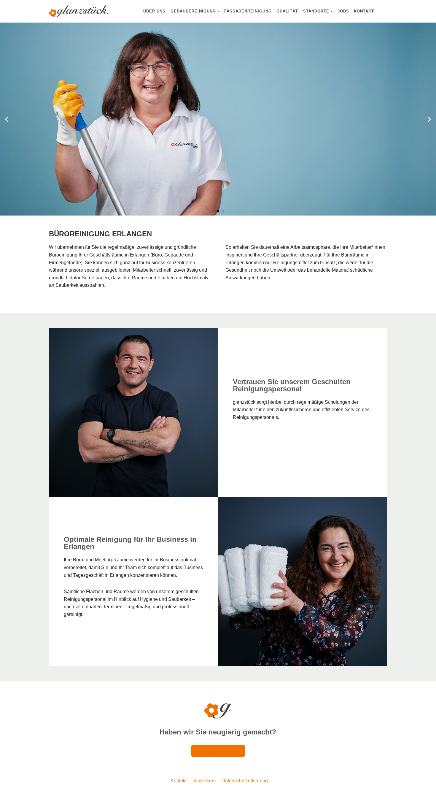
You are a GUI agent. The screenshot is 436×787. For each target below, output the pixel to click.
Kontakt (364, 11)
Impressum (204, 780)
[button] (218, 11)
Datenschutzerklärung (245, 780)
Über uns (154, 11)
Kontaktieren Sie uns (390, 149)
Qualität (287, 11)
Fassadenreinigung (248, 11)
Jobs (343, 11)
